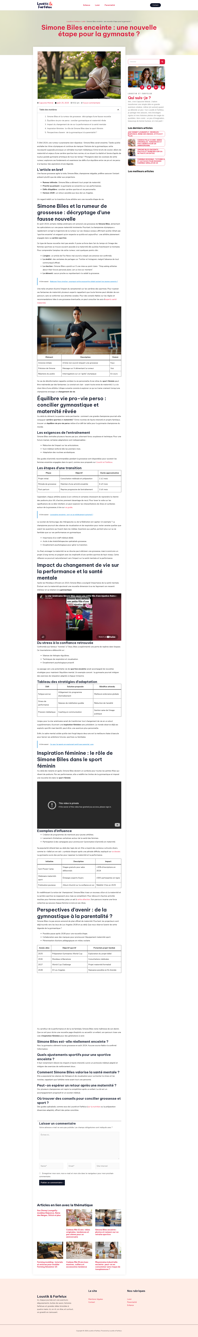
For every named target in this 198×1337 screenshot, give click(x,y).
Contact (91, 1302)
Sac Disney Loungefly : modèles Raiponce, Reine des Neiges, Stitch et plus (49, 1212)
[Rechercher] (162, 61)
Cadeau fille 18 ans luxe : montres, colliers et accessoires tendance (77, 1264)
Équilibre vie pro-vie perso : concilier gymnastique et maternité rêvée (76, 120)
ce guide (68, 507)
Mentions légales (95, 1299)
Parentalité (110, 5)
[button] (155, 5)
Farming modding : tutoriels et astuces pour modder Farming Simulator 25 (50, 1264)
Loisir (97, 5)
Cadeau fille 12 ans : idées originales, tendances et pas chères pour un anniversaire (78, 1233)
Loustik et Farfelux (73, 21)
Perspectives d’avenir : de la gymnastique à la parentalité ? (72, 132)
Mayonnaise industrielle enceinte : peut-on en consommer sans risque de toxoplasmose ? (107, 1265)
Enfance (86, 5)
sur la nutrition (94, 1106)
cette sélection (83, 899)
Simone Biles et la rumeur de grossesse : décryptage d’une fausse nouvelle (79, 116)
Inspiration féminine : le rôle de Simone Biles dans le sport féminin (75, 128)
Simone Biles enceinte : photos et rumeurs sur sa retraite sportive (106, 1232)
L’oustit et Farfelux (104, 462)
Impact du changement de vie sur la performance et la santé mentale (76, 124)
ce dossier (116, 851)
